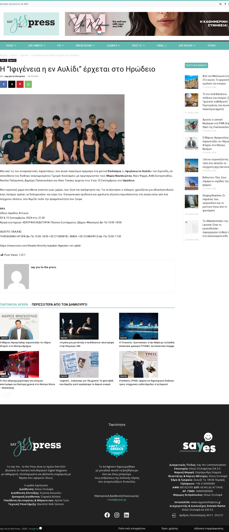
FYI (59, 45)
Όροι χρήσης (169, 528)
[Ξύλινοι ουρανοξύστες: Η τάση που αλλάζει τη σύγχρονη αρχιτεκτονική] (189, 166)
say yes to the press (14, 76)
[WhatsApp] (28, 84)
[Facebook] (225, 3)
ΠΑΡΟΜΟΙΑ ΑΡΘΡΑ (14, 304)
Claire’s (112, 45)
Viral (160, 45)
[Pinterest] (20, 84)
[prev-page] (2, 395)
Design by (34, 528)
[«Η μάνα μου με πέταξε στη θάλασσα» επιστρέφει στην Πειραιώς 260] (87, 326)
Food (9, 45)
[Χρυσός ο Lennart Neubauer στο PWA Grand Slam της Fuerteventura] (189, 126)
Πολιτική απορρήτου (131, 528)
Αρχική (3, 55)
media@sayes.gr (116, 499)
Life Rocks (185, 45)
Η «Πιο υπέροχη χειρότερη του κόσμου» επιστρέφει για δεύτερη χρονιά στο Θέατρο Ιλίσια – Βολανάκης (27, 384)
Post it (137, 45)
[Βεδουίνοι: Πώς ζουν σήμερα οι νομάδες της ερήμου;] (189, 184)
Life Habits (35, 45)
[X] (11, 84)
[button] (220, 3)
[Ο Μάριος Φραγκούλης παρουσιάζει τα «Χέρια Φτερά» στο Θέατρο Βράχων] (28, 326)
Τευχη (211, 45)
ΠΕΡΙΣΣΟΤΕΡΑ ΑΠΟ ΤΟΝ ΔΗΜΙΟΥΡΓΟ (59, 304)
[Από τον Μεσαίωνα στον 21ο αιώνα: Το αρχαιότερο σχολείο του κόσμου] (189, 82)
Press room (84, 45)
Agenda (24, 55)
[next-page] (8, 395)
